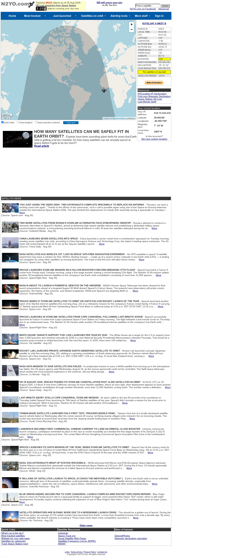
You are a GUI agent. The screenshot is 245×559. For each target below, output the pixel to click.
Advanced (163, 8)
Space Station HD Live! (150, 99)
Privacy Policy (90, 552)
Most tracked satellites (13, 535)
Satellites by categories (13, 541)
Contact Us (102, 552)
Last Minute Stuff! (147, 101)
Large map (71, 123)
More (22, 212)
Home (12, 16)
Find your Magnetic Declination (154, 96)
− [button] (131, 29)
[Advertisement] (86, 173)
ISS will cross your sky (109, 2)
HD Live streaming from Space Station (56, 5)
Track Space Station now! (14, 543)
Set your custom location (154, 139)
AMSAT (62, 543)
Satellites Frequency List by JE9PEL (77, 541)
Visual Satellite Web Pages (72, 538)
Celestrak (63, 533)
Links (67, 552)
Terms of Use (76, 552)
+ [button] (131, 24)
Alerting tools (119, 16)
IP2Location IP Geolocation (152, 93)
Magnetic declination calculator (131, 538)
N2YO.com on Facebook (143, 8)
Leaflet (106, 118)
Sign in (159, 16)
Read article (41, 146)
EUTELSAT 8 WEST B (154, 23)
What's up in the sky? (12, 533)
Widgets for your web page (15, 538)
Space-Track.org (67, 535)
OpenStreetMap (118, 118)
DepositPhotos (122, 535)
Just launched (62, 16)
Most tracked (32, 16)
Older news (86, 525)
